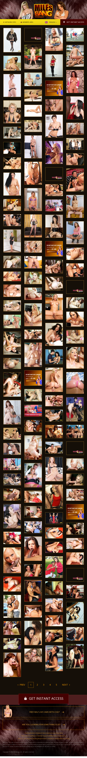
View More (59, 733)
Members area (28, 22)
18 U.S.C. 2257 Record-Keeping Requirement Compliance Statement (39, 739)
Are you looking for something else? (41, 724)
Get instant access (75, 22)
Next (65, 684)
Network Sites (10, 22)
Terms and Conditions (28, 736)
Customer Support (42, 736)
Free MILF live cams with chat (44, 712)
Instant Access (50, 733)
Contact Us (61, 736)
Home (27, 733)
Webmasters (53, 736)
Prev (22, 684)
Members (33, 733)
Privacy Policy (65, 739)
